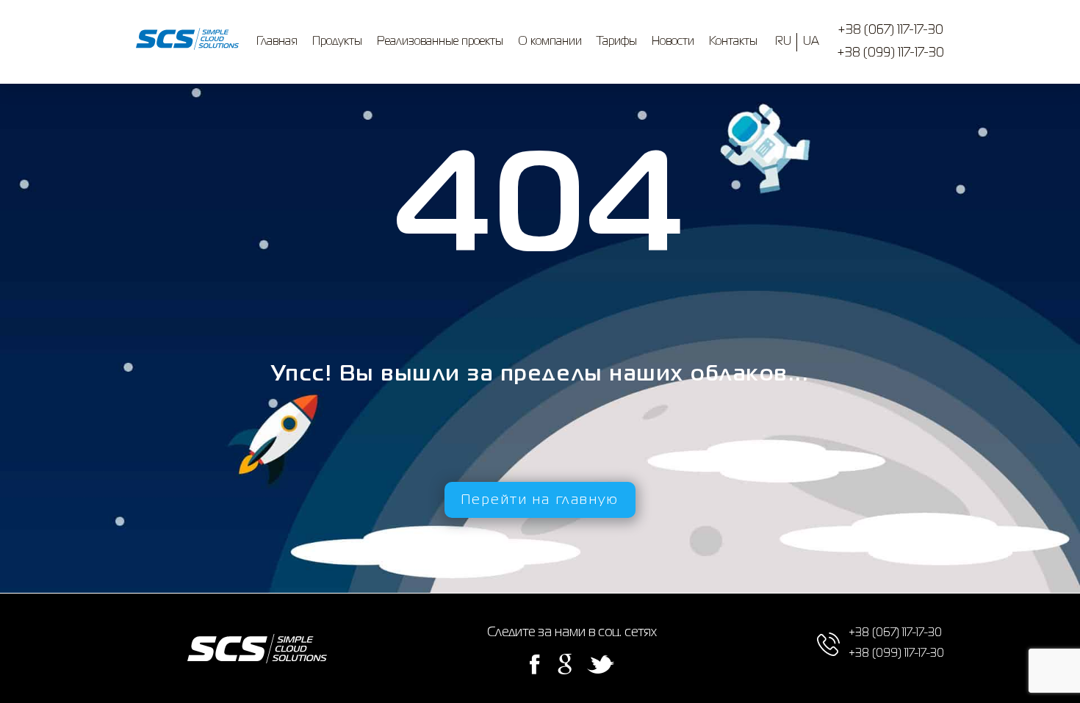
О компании (550, 42)
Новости (673, 42)
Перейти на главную (540, 500)
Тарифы (617, 42)
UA (811, 42)
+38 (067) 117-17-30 (890, 30)
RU (783, 42)
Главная (277, 42)
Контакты (733, 42)
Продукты (337, 42)
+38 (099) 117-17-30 (890, 53)
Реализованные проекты (440, 42)
